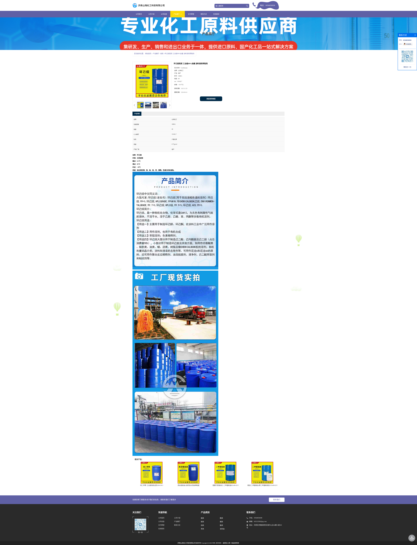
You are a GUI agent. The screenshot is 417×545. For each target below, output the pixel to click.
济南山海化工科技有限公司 (186, 543)
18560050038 (270, 5)
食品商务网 (235, 543)
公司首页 (139, 14)
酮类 (221, 522)
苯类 (202, 529)
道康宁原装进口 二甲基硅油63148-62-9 (225, 485)
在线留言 (216, 14)
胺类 (202, 518)
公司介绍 (151, 14)
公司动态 (164, 14)
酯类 (221, 525)
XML (214, 543)
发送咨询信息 (211, 99)
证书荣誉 (191, 14)
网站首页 (148, 53)
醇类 (202, 522)
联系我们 (276, 500)
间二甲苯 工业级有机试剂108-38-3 (151, 485)
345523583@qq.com (260, 521)
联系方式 (204, 14)
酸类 (221, 518)
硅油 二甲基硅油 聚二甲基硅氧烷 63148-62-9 (262, 485)
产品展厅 (156, 53)
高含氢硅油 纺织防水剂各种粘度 (188, 485)
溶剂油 (222, 529)
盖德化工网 (226, 543)
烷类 (161, 53)
